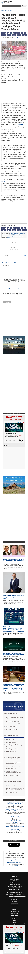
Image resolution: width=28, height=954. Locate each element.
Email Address (6, 295)
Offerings (14, 920)
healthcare (4, 236)
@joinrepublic (18, 859)
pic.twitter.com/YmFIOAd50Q (14, 862)
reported (5, 194)
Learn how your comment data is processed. (13, 261)
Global (14, 922)
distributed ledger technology (16, 234)
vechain (15, 236)
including (20, 124)
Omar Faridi (15, 37)
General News (8, 10)
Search (24, 5)
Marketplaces (14, 915)
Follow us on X (14, 845)
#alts (20, 857)
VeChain (3, 73)
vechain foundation (20, 236)
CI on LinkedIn (14, 903)
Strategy (14, 918)
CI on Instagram (14, 905)
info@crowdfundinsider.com (15, 892)
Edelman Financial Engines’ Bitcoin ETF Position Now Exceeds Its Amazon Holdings (15, 810)
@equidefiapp (14, 861)
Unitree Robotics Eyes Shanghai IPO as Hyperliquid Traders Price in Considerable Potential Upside (14, 828)
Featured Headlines (14, 911)
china (9, 234)
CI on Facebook (14, 901)
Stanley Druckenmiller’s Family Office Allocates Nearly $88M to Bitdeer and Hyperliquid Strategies (14, 803)
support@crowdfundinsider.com (16, 894)
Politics (14, 917)
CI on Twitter (14, 899)
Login (25, 255)
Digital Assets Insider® (14, 884)
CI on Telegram (14, 906)
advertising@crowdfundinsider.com (17, 896)
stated (3, 181)
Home (2, 10)
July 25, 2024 (15, 865)
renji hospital (8, 236)
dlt (21, 234)
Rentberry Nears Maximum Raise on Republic (15, 821)
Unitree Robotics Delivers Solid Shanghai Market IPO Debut (15, 815)
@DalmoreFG (11, 859)
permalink (8, 237)
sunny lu (12, 236)
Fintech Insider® (14, 881)
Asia (17, 233)
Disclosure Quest (14, 882)
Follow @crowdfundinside (14, 288)
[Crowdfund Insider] (6, 2)
